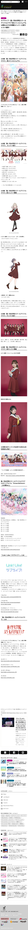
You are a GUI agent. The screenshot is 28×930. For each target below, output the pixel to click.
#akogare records (15, 823)
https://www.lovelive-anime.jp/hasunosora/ (10, 549)
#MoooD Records (4, 817)
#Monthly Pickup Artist (12, 825)
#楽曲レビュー (19, 821)
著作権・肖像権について (6, 915)
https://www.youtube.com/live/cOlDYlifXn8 (15, 475)
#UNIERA (11, 817)
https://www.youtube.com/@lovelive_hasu (10, 666)
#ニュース (13, 32)
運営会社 (3, 914)
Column (5, 802)
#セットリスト (23, 815)
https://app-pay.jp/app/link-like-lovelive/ (9, 611)
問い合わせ (15, 915)
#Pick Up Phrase (21, 825)
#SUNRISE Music (17, 817)
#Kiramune (8, 815)
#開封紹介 (21, 823)
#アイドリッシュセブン (19, 819)
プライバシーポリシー (11, 914)
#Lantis (17, 30)
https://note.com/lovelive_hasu (8, 677)
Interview (5, 800)
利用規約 (20, 914)
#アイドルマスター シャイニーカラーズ (8, 821)
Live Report (6, 797)
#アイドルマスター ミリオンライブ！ (8, 819)
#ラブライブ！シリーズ (5, 32)
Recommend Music (8, 805)
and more (5, 808)
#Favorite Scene (4, 825)
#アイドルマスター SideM (6, 823)
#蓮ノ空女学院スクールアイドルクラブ (8, 30)
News (4, 794)
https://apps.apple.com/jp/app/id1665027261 (11, 596)
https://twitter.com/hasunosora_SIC (9, 672)
